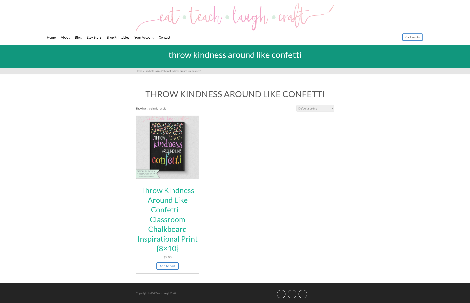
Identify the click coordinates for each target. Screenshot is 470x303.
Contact (164, 37)
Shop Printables (117, 37)
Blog (78, 37)
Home (51, 37)
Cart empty (412, 37)
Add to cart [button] (167, 266)
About (65, 37)
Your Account (144, 37)
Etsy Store (94, 37)
